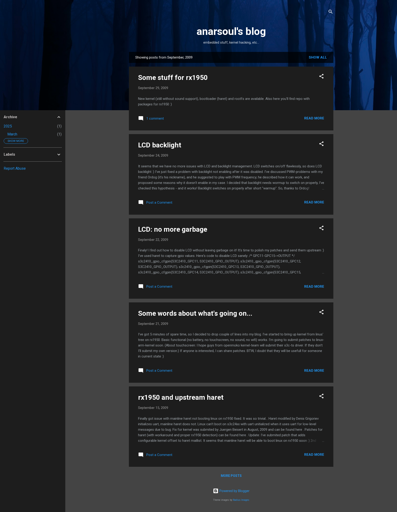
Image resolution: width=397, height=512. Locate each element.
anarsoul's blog (231, 31)
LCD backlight (159, 145)
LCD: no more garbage (172, 229)
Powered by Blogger (234, 491)
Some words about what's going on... (195, 313)
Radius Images (241, 499)
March (12, 134)
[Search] (330, 13)
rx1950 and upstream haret (181, 397)
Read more (314, 118)
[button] (321, 77)
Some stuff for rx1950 (173, 77)
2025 (8, 126)
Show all (318, 57)
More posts (231, 476)
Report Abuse (15, 168)
